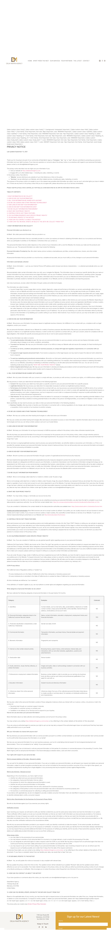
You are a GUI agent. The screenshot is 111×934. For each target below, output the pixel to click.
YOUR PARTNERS (66, 61)
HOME (30, 61)
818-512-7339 (44, 919)
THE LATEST (77, 61)
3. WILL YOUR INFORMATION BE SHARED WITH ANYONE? (24, 200)
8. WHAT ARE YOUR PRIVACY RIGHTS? (18, 211)
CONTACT (86, 61)
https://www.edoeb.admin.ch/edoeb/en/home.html (86, 506)
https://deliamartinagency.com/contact (37, 721)
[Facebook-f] (102, 61)
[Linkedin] (104, 61)
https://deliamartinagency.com (31, 170)
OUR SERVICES (55, 61)
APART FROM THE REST (41, 61)
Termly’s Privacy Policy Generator (37, 904)
